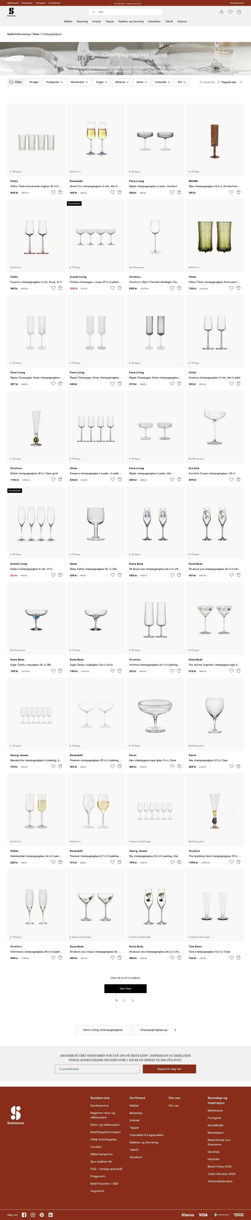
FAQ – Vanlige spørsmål (106, 1169)
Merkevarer (13, 3)
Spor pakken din (101, 1161)
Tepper (109, 21)
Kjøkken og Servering (131, 21)
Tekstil (169, 21)
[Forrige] (76, 1030)
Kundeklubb (215, 1125)
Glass (36, 34)
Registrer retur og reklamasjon (102, 1115)
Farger (100, 82)
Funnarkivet (54, 3)
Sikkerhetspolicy (101, 1154)
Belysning (82, 21)
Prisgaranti (97, 1176)
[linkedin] (50, 1215)
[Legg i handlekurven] (60, 192)
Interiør (96, 21)
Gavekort (136, 1157)
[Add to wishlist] (53, 192)
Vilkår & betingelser (103, 1139)
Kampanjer (27, 3)
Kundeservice (237, 3)
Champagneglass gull (154, 1030)
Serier (140, 82)
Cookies (96, 1147)
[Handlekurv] (239, 12)
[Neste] (175, 1030)
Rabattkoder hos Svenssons (219, 1142)
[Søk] (93, 12)
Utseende (160, 82)
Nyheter (182, 21)
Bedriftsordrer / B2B (104, 1183)
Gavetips (214, 1152)
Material (120, 82)
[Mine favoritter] (230, 12)
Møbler (68, 21)
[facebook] (24, 1215)
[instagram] (33, 1215)
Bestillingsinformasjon (105, 1132)
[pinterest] (42, 1215)
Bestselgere (216, 1132)
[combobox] (125, 12)
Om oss (173, 1105)
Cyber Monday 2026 (222, 1174)
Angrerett (97, 1191)
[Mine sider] (221, 12)
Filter (18, 82)
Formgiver (41, 3)
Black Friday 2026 (220, 1166)
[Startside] (11, 12)
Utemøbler (154, 21)
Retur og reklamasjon (105, 1124)
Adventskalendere (220, 1181)
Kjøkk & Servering (18, 34)
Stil (180, 82)
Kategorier (52, 82)
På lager (34, 82)
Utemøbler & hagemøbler (147, 1135)
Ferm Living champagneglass (103, 1030)
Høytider (214, 1159)
